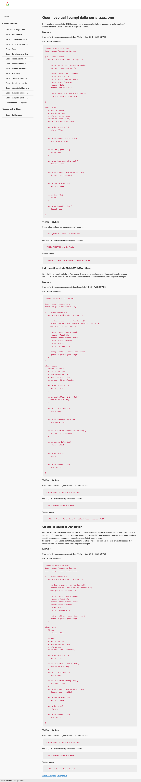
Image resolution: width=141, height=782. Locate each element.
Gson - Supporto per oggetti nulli (19, 93)
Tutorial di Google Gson (15, 30)
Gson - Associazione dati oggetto (19, 64)
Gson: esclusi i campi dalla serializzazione (19, 103)
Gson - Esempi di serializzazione (19, 78)
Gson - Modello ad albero (16, 68)
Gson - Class (11, 49)
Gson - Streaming (13, 73)
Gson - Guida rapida (14, 115)
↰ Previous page (49, 775)
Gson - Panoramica (14, 34)
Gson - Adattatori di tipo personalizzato (19, 88)
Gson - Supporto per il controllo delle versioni (19, 98)
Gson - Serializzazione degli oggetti (19, 54)
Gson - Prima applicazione (17, 44)
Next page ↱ (62, 775)
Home (6, 16)
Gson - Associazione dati (16, 59)
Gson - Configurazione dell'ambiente (19, 39)
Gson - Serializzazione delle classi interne (19, 83)
